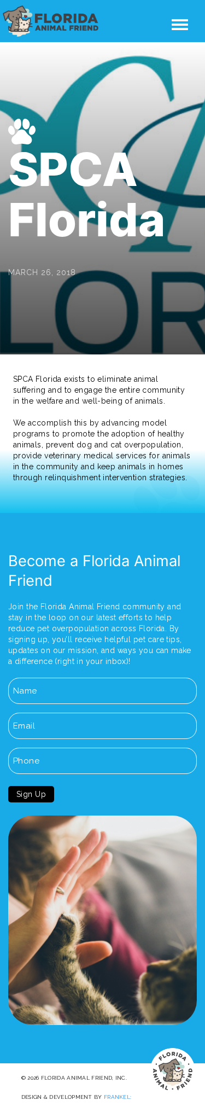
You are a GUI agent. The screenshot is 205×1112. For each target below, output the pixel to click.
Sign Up (31, 794)
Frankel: (117, 1097)
